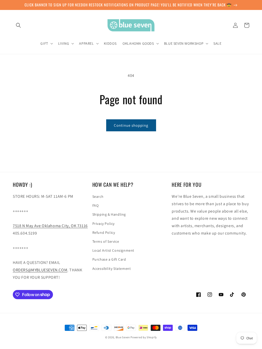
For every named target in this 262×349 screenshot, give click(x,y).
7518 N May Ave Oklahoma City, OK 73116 (50, 225)
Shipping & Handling (109, 214)
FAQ (95, 205)
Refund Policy (103, 232)
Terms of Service (105, 241)
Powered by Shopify (143, 337)
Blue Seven (123, 337)
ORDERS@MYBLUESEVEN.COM (40, 270)
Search (98, 196)
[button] (18, 25)
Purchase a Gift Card (109, 259)
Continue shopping (131, 125)
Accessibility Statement (111, 268)
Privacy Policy (103, 223)
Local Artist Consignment (113, 250)
